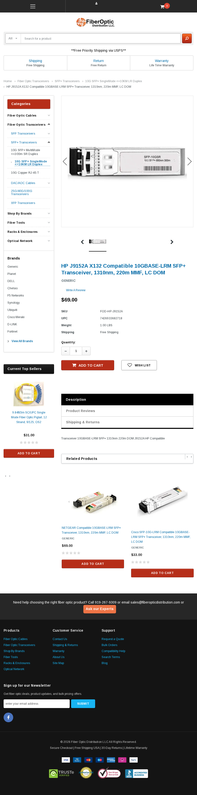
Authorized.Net (86, 773)
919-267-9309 (106, 602)
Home (8, 81)
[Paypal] (133, 759)
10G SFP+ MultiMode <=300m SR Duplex (25, 152)
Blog (105, 663)
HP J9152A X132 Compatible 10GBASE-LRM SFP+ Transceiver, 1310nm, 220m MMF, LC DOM (68, 86)
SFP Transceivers (23, 133)
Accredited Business (136, 773)
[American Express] (111, 759)
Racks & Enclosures (22, 232)
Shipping (35, 61)
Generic (12, 266)
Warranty (162, 61)
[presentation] (6, 476)
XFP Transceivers (23, 203)
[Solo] (122, 759)
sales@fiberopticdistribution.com (155, 602)
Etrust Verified (61, 773)
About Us (58, 657)
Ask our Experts (100, 609)
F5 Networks (15, 295)
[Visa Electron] (77, 759)
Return (98, 61)
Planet (11, 274)
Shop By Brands (19, 213)
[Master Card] (88, 759)
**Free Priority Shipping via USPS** (98, 50)
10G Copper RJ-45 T (25, 172)
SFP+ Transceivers (67, 81)
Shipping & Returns (83, 422)
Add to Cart (29, 453)
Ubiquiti (12, 310)
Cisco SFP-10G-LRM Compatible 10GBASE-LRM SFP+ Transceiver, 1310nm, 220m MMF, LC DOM (161, 536)
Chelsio (12, 288)
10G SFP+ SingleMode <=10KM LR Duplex (113, 81)
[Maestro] (100, 759)
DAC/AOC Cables (23, 183)
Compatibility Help (113, 651)
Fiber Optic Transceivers (33, 81)
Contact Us (60, 639)
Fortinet (12, 331)
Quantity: (68, 342)
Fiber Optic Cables (21, 115)
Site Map (58, 663)
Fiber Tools (16, 222)
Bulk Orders (109, 645)
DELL (11, 281)
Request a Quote (113, 639)
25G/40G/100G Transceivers (21, 193)
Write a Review (76, 290)
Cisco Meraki (16, 317)
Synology (13, 302)
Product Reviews (80, 411)
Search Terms (111, 657)
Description (76, 399)
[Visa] (66, 759)
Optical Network (20, 241)
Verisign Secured (109, 773)
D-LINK (12, 324)
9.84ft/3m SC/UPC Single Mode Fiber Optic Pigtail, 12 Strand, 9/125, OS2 (29, 417)
